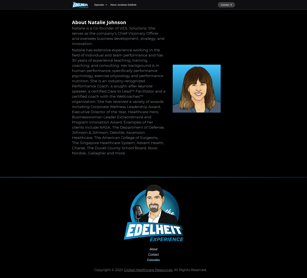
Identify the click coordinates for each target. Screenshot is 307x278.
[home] (80, 4)
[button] (100, 4)
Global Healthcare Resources (148, 270)
